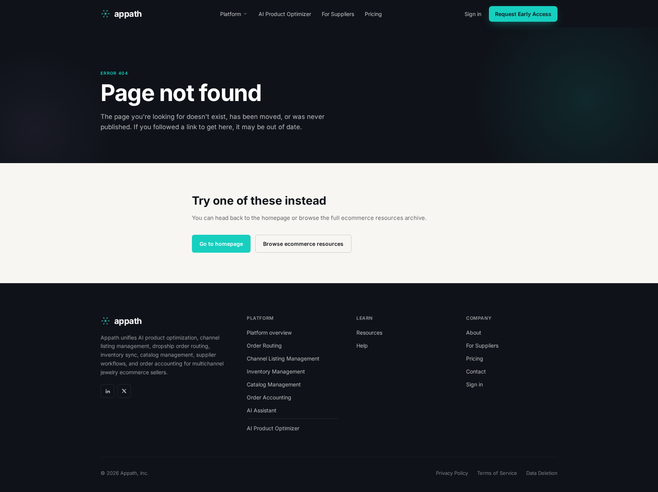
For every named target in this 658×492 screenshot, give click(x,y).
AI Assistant (261, 410)
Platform (230, 14)
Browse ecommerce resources (303, 243)
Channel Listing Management (283, 358)
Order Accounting (269, 397)
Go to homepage (221, 243)
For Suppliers (338, 14)
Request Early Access (523, 14)
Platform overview (269, 332)
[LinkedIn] (107, 391)
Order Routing (264, 345)
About (473, 332)
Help (362, 345)
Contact (476, 371)
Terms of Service (497, 473)
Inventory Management (276, 371)
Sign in (473, 14)
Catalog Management (274, 384)
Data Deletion (541, 473)
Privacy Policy (452, 473)
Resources (369, 332)
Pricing (373, 14)
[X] (124, 391)
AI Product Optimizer (285, 14)
